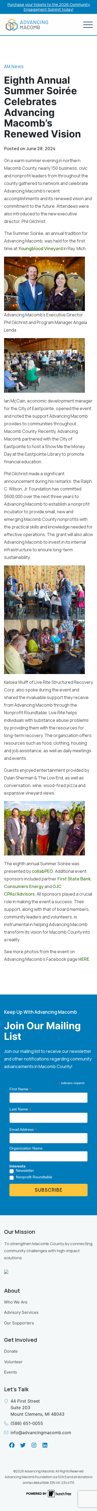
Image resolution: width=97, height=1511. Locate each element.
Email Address (23, 1129)
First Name (20, 1089)
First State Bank (74, 879)
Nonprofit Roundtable (34, 1177)
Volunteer (13, 1361)
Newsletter (25, 1170)
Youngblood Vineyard (40, 248)
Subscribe (49, 1190)
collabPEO (42, 871)
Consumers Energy (24, 886)
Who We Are (15, 1302)
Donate (11, 1351)
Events (10, 1372)
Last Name (20, 1109)
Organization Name (26, 1148)
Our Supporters (19, 1323)
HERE (83, 959)
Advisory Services (21, 1312)
